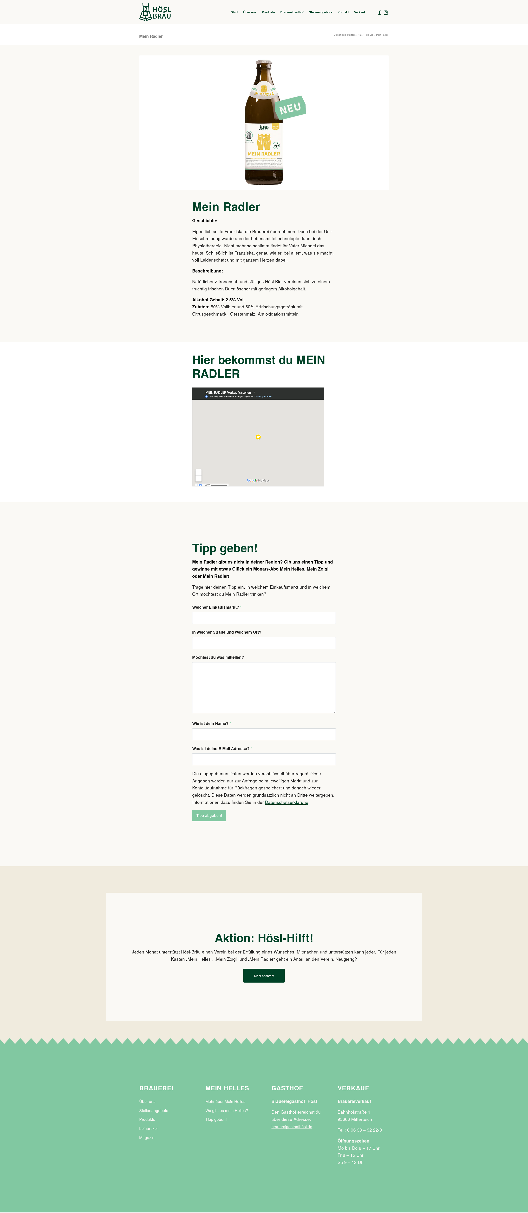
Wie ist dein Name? (211, 723)
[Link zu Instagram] (386, 12)
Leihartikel (148, 1128)
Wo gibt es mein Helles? (226, 1110)
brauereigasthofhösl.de (291, 1126)
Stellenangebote (153, 1110)
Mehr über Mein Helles (225, 1101)
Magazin (146, 1137)
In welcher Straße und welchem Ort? (226, 632)
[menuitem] (234, 12)
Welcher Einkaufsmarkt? (217, 607)
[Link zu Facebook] (379, 12)
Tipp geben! (216, 1119)
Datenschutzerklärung (286, 802)
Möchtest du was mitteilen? (218, 657)
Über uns (147, 1101)
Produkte (147, 1119)
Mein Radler (151, 36)
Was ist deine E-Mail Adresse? (222, 748)
